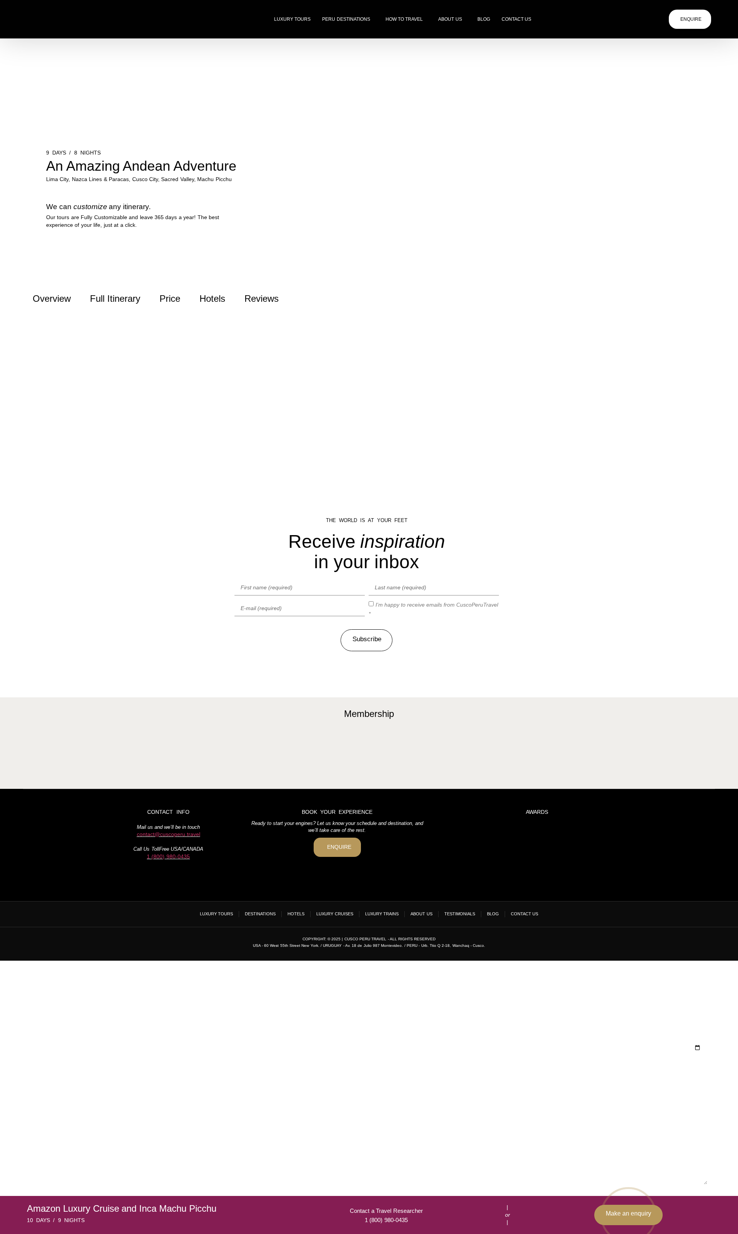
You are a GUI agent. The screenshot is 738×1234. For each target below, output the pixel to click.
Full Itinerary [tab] (115, 298)
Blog (483, 19)
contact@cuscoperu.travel (168, 834)
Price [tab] (170, 298)
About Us (450, 19)
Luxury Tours (292, 19)
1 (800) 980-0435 (168, 856)
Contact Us (516, 19)
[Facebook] (154, 875)
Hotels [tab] (212, 298)
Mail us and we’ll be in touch (168, 827)
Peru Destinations (346, 19)
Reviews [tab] (261, 298)
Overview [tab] (52, 298)
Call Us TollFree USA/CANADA (168, 849)
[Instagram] (168, 875)
